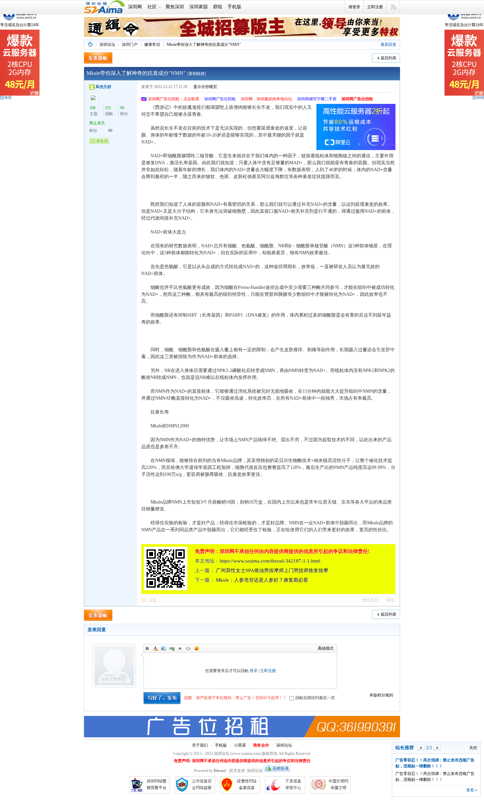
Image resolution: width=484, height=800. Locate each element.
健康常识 (152, 44)
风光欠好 (103, 86)
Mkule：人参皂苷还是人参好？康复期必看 (262, 580)
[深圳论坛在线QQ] (277, 770)
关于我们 (200, 745)
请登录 (354, 7)
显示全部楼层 (205, 86)
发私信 (102, 140)
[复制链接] (196, 73)
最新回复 (388, 44)
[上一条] (421, 748)
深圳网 (135, 6)
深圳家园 (198, 6)
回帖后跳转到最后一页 (315, 697)
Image (163, 648)
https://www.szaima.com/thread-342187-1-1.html (270, 561)
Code (188, 648)
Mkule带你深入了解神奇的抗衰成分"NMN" (204, 44)
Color (155, 648)
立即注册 (375, 7)
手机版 (234, 6)
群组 (217, 6)
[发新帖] (98, 58)
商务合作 (261, 745)
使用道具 (370, 600)
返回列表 (388, 58)
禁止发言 (97, 123)
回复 (153, 600)
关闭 (473, 748)
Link (172, 648)
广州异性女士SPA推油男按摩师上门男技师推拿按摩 (272, 570)
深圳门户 (130, 44)
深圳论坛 (90, 44)
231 (108, 108)
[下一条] (437, 748)
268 (92, 108)
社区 (152, 6)
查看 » (471, 790)
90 (122, 108)
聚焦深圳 (175, 6)
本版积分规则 (381, 695)
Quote (180, 648)
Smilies (196, 648)
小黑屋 (240, 745)
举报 (390, 600)
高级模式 (326, 648)
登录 (253, 670)
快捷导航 (393, 7)
